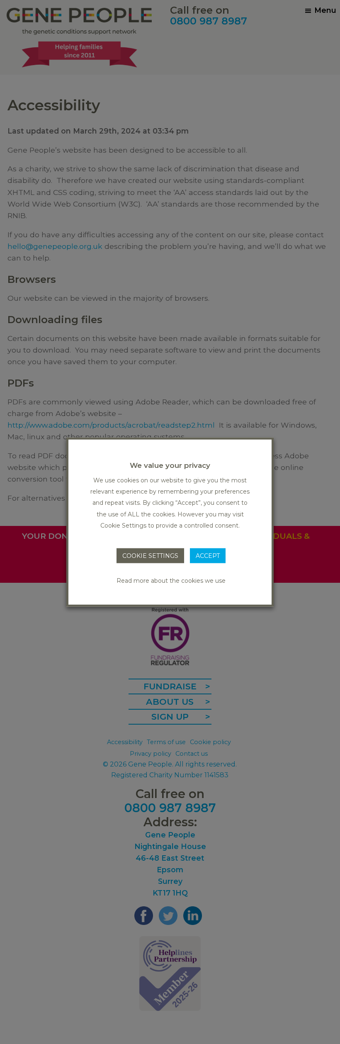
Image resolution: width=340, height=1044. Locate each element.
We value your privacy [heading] (170, 465)
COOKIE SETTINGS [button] (150, 556)
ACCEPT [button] (208, 556)
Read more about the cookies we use (171, 580)
